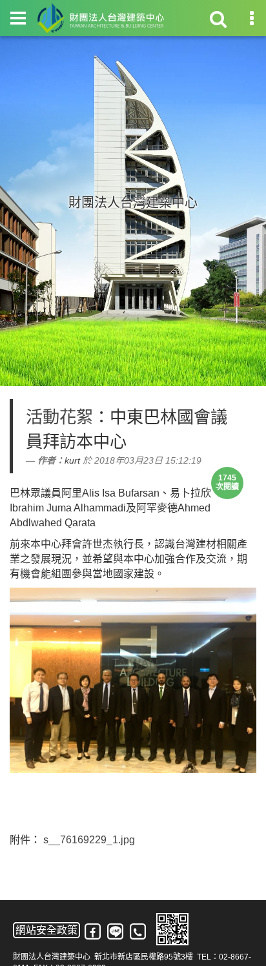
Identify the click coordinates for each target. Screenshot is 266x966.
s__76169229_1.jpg (89, 839)
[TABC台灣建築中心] (100, 18)
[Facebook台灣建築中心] (93, 931)
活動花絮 (59, 417)
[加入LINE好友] (116, 931)
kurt (72, 460)
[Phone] (138, 931)
